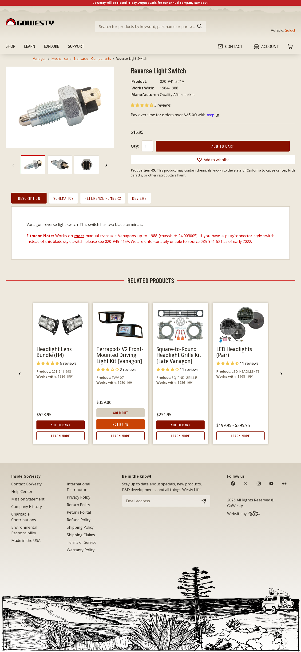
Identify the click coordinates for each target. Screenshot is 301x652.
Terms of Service (81, 542)
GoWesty (235, 505)
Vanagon (39, 58)
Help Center (21, 491)
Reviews (139, 198)
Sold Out (120, 412)
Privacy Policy (78, 497)
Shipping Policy (80, 527)
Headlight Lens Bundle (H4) (54, 352)
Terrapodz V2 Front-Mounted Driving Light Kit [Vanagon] (119, 355)
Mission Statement (27, 499)
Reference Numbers (102, 198)
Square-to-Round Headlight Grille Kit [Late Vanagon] (178, 355)
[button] (142, 105)
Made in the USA (25, 540)
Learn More (60, 435)
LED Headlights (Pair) (234, 352)
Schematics (63, 198)
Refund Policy (79, 519)
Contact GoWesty (26, 484)
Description (29, 198)
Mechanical (59, 58)
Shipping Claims (81, 534)
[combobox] (150, 26)
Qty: (135, 146)
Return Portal (79, 512)
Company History (26, 506)
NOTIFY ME (120, 424)
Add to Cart (61, 425)
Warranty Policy (81, 549)
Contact (233, 46)
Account (270, 46)
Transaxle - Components (92, 58)
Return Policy (78, 504)
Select (290, 30)
